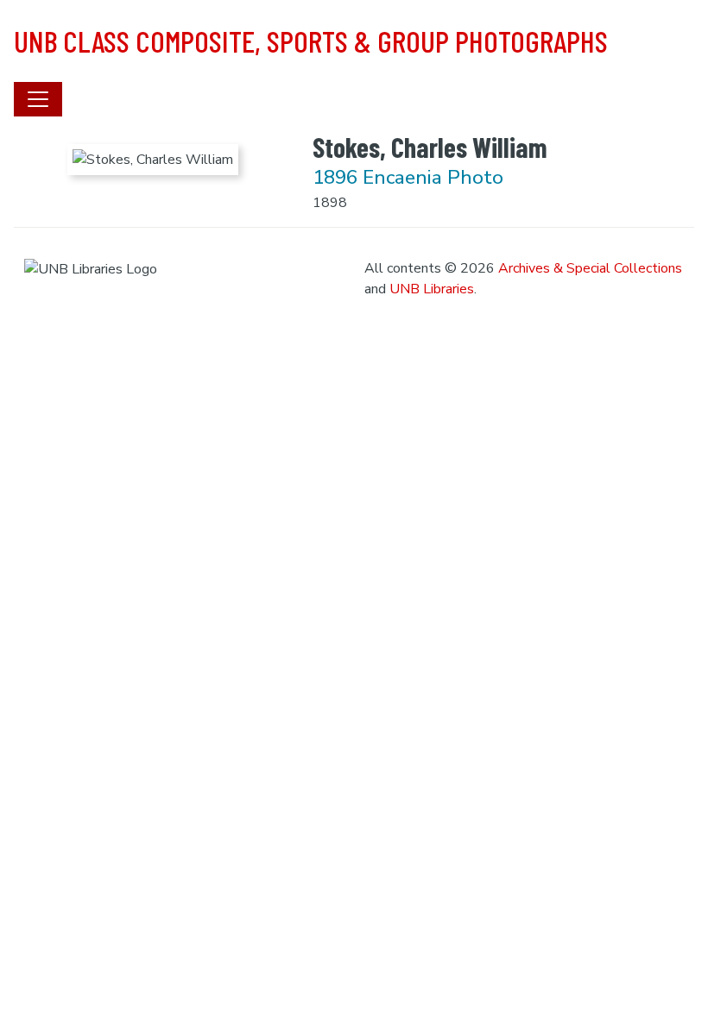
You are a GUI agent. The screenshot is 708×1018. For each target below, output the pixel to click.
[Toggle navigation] (38, 99)
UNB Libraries (431, 289)
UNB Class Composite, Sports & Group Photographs (311, 40)
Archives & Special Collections (590, 268)
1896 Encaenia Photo (408, 177)
